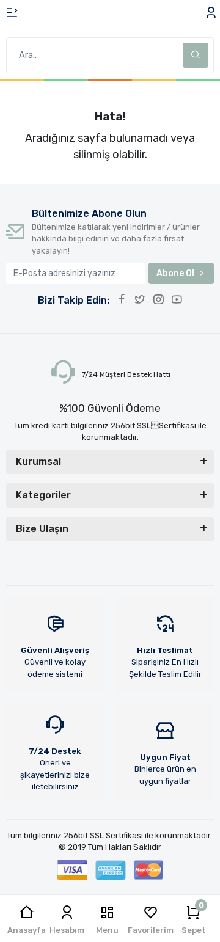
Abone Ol (175, 273)
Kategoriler (43, 495)
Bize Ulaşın (42, 529)
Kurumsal (38, 461)
